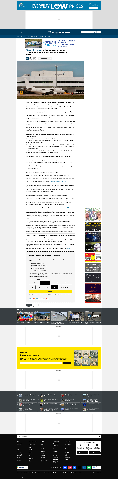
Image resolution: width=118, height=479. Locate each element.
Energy (30, 443)
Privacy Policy (47, 472)
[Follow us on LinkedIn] (84, 467)
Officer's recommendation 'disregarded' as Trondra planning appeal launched (92, 400)
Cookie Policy (54, 472)
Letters (42, 448)
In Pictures (43, 457)
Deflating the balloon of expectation (70, 400)
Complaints (61, 472)
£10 (54, 287)
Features (43, 455)
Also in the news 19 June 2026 (23, 322)
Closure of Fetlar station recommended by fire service (57, 323)
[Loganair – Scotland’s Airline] (93, 298)
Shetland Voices (44, 460)
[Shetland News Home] (59, 34)
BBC (54, 448)
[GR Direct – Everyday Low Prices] (59, 5)
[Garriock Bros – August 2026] (93, 257)
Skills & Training (56, 457)
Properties (55, 459)
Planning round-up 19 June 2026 (41, 322)
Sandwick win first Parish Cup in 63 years (72, 409)
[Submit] (99, 436)
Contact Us (19, 472)
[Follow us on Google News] (96, 467)
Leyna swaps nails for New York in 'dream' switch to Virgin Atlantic (29, 404)
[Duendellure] (93, 288)
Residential (55, 461)
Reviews (42, 450)
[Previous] (99, 309)
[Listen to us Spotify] (89, 467)
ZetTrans (55, 451)
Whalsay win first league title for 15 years (51, 400)
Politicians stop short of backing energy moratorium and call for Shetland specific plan (51, 409)
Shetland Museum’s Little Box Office (58, 181)
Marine (30, 452)
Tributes (42, 458)
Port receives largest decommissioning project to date (28, 409)
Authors (66, 455)
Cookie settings (97, 472)
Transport (43, 441)
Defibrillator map (69, 462)
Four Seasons (56, 441)
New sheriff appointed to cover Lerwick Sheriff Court (29, 400)
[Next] (100, 309)
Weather (42, 444)
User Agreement (39, 472)
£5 (39, 287)
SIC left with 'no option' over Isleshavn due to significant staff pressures (93, 395)
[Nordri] (93, 237)
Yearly (66, 282)
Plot (66, 443)
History (30, 449)
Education (19, 460)
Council (18, 457)
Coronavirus (19, 455)
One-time (34, 282)
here (68, 207)
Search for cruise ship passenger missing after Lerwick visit (29, 395)
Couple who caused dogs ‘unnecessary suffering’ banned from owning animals (72, 404)
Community (19, 452)
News (18, 441)
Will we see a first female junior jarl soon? (93, 323)
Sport (30, 461)
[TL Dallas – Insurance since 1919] (93, 267)
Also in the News (32, 306)
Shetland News (32, 57)
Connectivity (19, 454)
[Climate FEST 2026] (93, 208)
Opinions (43, 447)
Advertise (25, 472)
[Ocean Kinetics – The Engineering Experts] (50, 43)
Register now (82, 452)
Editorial (42, 453)
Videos (66, 459)
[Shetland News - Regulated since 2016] (22, 467)
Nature (30, 453)
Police (30, 455)
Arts (17, 446)
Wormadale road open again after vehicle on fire (71, 395)
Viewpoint (43, 451)
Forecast (67, 448)
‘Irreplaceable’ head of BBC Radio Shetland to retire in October (51, 395)
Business (18, 449)
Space (30, 460)
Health (30, 447)
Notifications (74, 472)
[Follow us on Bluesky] (74, 467)
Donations (67, 472)
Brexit (18, 447)
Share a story (31, 472)
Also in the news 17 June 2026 (75, 322)
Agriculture (19, 444)
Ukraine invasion (44, 443)
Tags (66, 454)
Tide (66, 450)
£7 (47, 287)
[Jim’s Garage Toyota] (93, 277)
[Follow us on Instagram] (70, 467)
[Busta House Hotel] (93, 247)
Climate (18, 451)
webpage (69, 248)
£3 (32, 287)
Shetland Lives (44, 461)
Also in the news (33, 50)
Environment (31, 446)
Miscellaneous (68, 444)
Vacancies (55, 455)
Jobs (54, 454)
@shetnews (32, 58)
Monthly (45, 282)
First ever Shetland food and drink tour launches (93, 409)
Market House (56, 450)
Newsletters (67, 457)
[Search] (99, 36)
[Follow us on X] (79, 467)
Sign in (98, 32)
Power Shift (31, 458)
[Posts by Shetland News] (27, 58)
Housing (30, 450)
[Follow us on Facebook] (65, 467)
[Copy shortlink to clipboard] (46, 58)
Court (18, 458)
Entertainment (32, 444)
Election (18, 461)
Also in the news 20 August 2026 (50, 403)
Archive (67, 452)
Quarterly (56, 282)
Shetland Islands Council (58, 447)
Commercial (56, 443)
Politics (30, 457)
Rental (54, 462)
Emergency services (33, 441)
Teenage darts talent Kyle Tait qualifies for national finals (93, 404)
